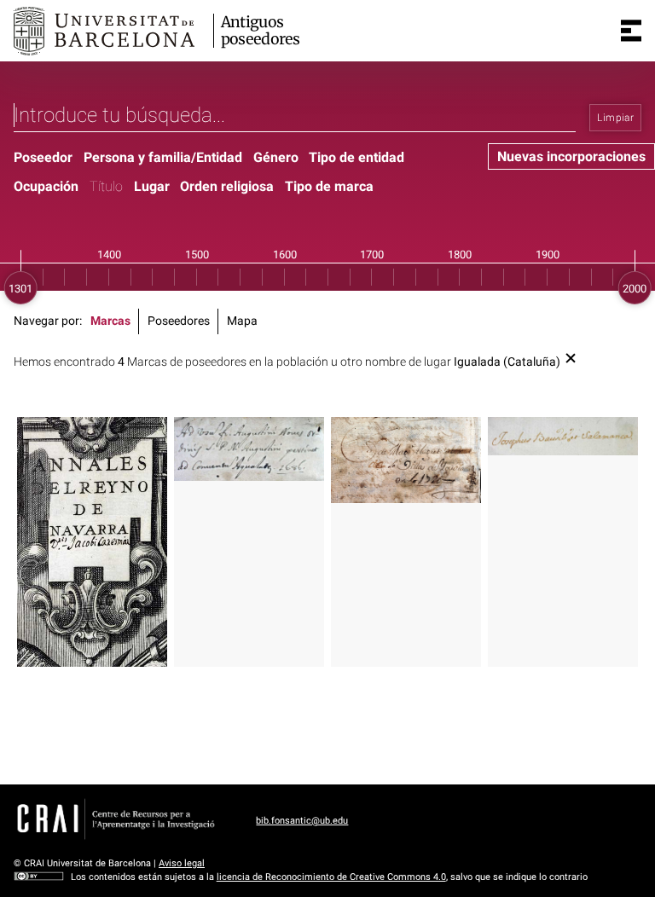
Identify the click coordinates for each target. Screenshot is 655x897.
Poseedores (179, 321)
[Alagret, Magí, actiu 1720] (406, 460)
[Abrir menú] (631, 30)
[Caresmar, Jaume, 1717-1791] (92, 542)
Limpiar (615, 118)
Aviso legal (182, 863)
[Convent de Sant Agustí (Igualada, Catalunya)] (249, 449)
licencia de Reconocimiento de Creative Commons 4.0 (331, 877)
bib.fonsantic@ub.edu (302, 820)
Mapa (242, 321)
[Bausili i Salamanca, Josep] (563, 436)
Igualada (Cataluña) (507, 362)
